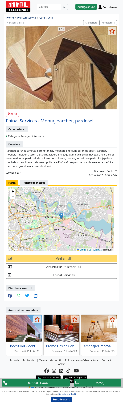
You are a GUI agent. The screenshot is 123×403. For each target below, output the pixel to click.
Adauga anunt (86, 7)
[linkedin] (61, 370)
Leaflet (82, 249)
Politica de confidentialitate (81, 360)
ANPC (61, 364)
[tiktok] (68, 370)
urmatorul (108, 22)
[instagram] (54, 370)
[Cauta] (64, 7)
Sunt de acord (61, 399)
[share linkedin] (35, 296)
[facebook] (46, 370)
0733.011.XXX (38, 383)
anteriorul (92, 22)
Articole (14, 360)
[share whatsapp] (18, 296)
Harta (12, 182)
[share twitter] (27, 296)
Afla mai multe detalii (67, 394)
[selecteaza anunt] (112, 31)
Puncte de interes (34, 182)
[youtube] (76, 370)
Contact (106, 360)
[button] (61, 216)
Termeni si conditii (50, 360)
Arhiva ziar (29, 360)
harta (13, 114)
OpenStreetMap (96, 249)
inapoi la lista (16, 22)
